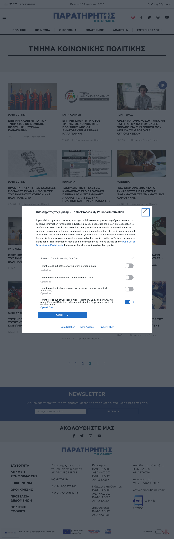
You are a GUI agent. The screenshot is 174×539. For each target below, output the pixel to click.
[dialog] (87, 269)
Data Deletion (67, 327)
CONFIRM (62, 315)
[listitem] (87, 258)
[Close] (146, 212)
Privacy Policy (106, 327)
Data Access (87, 327)
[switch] (129, 265)
